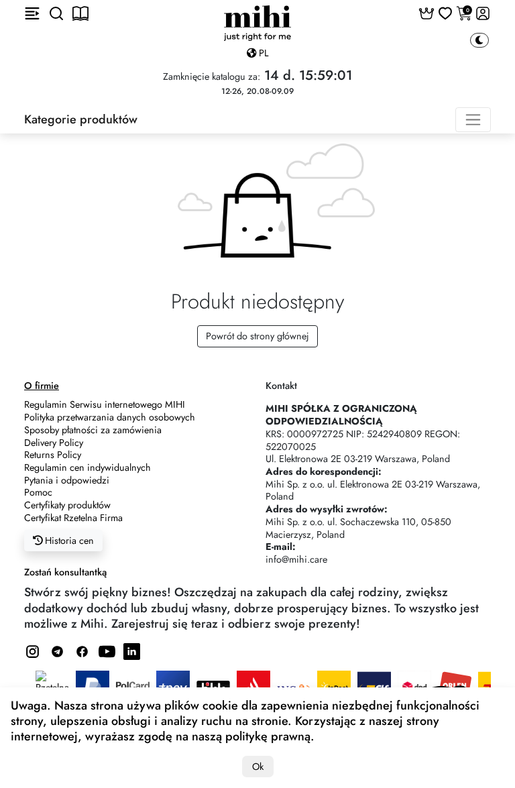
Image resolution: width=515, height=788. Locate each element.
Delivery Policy (53, 442)
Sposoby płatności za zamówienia (93, 430)
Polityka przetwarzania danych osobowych (109, 417)
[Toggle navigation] (473, 119)
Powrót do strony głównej (257, 336)
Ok (258, 766)
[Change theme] (479, 40)
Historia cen (68, 540)
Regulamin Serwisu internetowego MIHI (104, 404)
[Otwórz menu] (32, 13)
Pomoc (38, 492)
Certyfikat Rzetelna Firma (73, 517)
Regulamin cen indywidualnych (87, 467)
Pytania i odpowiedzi (66, 480)
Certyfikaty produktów (67, 505)
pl (262, 53)
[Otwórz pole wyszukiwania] (56, 13)
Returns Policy (52, 454)
